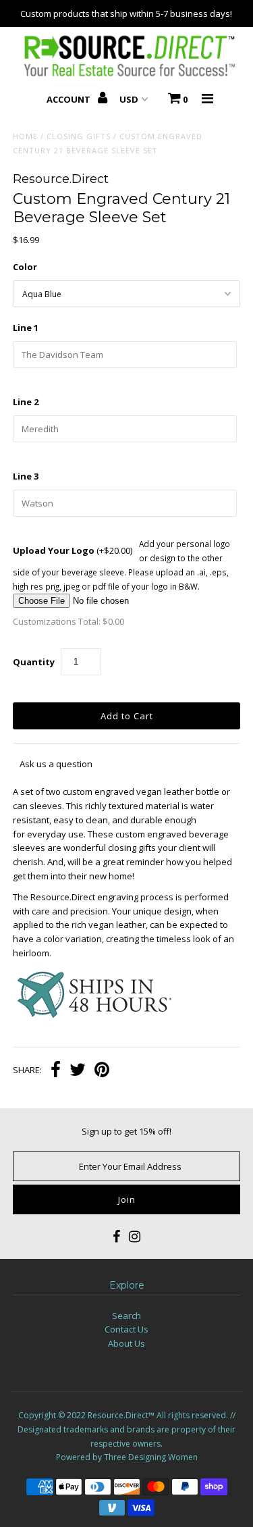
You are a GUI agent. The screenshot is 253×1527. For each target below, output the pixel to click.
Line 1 (25, 327)
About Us (126, 1343)
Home (25, 136)
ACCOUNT (69, 99)
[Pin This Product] (101, 1071)
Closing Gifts (79, 136)
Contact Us (126, 1329)
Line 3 (25, 476)
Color (25, 267)
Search (126, 1316)
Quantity (34, 662)
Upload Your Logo (72, 550)
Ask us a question (56, 764)
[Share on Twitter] (77, 1071)
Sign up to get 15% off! (126, 1131)
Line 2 (25, 402)
